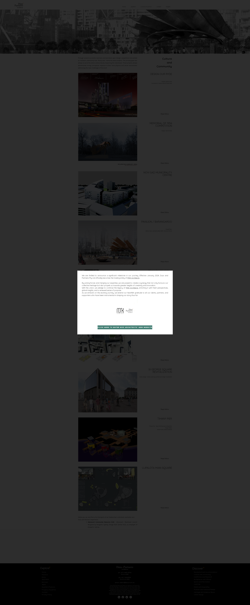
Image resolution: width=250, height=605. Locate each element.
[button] (136, 322)
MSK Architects (133, 278)
